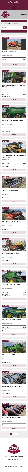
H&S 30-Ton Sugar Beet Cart (10, 253)
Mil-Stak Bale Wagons (17, 456)
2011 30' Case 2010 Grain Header (12, 222)
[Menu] (22, 14)
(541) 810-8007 (15, 1)
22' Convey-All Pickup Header (10, 190)
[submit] (25, 27)
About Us (10, 459)
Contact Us (14, 64)
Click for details (6, 61)
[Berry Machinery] (14, 449)
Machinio (21, 466)
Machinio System (9, 466)
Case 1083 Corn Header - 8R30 (11, 417)
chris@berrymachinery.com (14, 2)
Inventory (7, 456)
